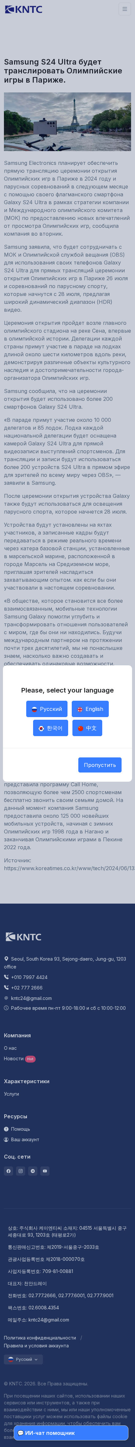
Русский (50, 709)
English (93, 709)
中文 (91, 728)
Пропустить (100, 765)
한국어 (54, 728)
